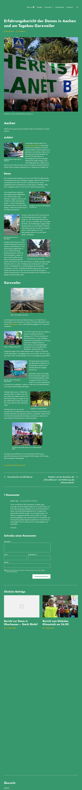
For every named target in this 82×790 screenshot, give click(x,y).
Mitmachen (48, 7)
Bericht (13, 465)
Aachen (8, 465)
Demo (17, 465)
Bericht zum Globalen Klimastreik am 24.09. (56, 622)
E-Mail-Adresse (32, 554)
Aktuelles (39, 7)
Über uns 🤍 (30, 7)
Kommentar (7, 541)
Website (6, 562)
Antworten (13, 528)
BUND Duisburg (13, 324)
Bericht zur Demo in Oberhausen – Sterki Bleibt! (21, 622)
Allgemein (22, 31)
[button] (77, 7)
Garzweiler (22, 465)
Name (6, 554)
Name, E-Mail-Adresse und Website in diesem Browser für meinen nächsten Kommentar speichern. (25, 571)
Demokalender (59, 7)
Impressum (70, 7)
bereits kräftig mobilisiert (32, 145)
